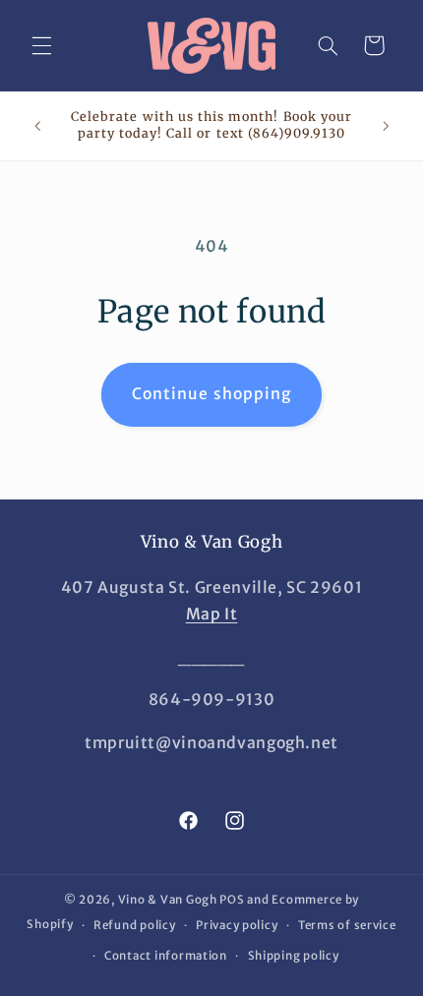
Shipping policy (293, 956)
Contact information (165, 956)
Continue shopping (211, 393)
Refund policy (134, 925)
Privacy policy (236, 925)
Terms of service (347, 925)
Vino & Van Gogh (167, 900)
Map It (212, 614)
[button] (41, 45)
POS (231, 900)
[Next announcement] (385, 125)
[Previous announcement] (37, 125)
